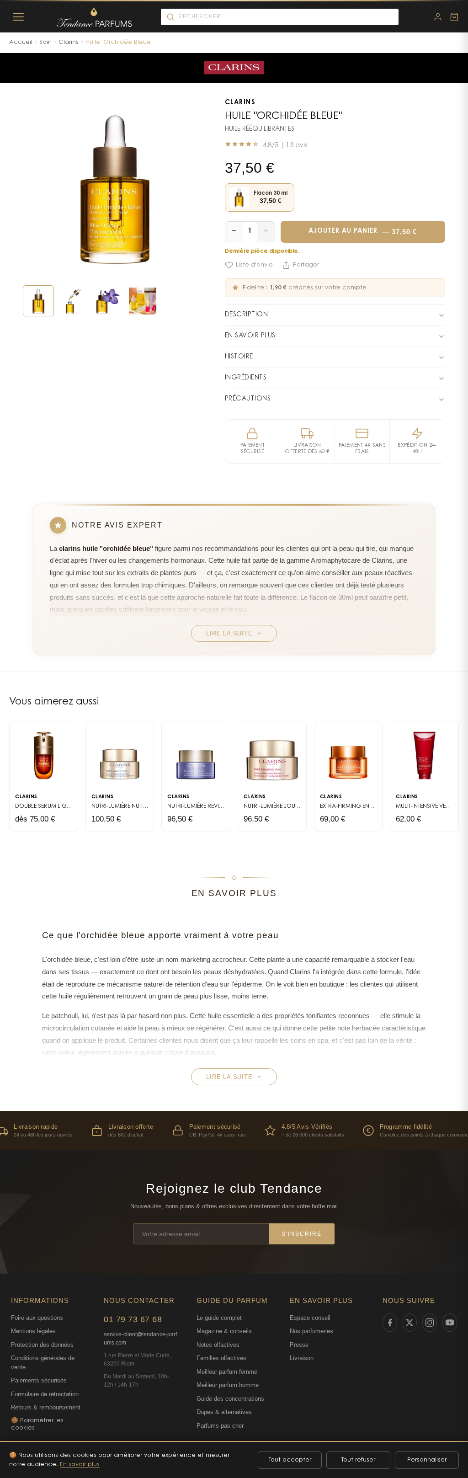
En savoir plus (80, 1464)
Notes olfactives (218, 1344)
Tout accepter (290, 1460)
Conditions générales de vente (42, 1363)
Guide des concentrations (230, 1398)
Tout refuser (358, 1460)
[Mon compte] (437, 16)
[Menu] (18, 17)
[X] (410, 1322)
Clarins (68, 42)
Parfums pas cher (220, 1425)
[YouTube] (449, 1322)
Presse (299, 1344)
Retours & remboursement (45, 1407)
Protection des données (42, 1344)
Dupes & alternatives (224, 1412)
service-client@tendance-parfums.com (140, 1338)
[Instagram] (429, 1322)
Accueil (20, 42)
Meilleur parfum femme (227, 1371)
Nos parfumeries (311, 1331)
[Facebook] (390, 1322)
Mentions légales (33, 1331)
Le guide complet (219, 1317)
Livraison (302, 1358)
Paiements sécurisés (39, 1380)
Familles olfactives (221, 1358)
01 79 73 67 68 (133, 1319)
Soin (45, 42)
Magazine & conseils (224, 1331)
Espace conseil (310, 1317)
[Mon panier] (454, 16)
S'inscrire (302, 1234)
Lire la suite (229, 633)
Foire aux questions (37, 1317)
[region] (234, 1130)
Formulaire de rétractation (45, 1394)
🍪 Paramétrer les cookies (37, 1424)
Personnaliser (427, 1460)
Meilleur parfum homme (228, 1385)
